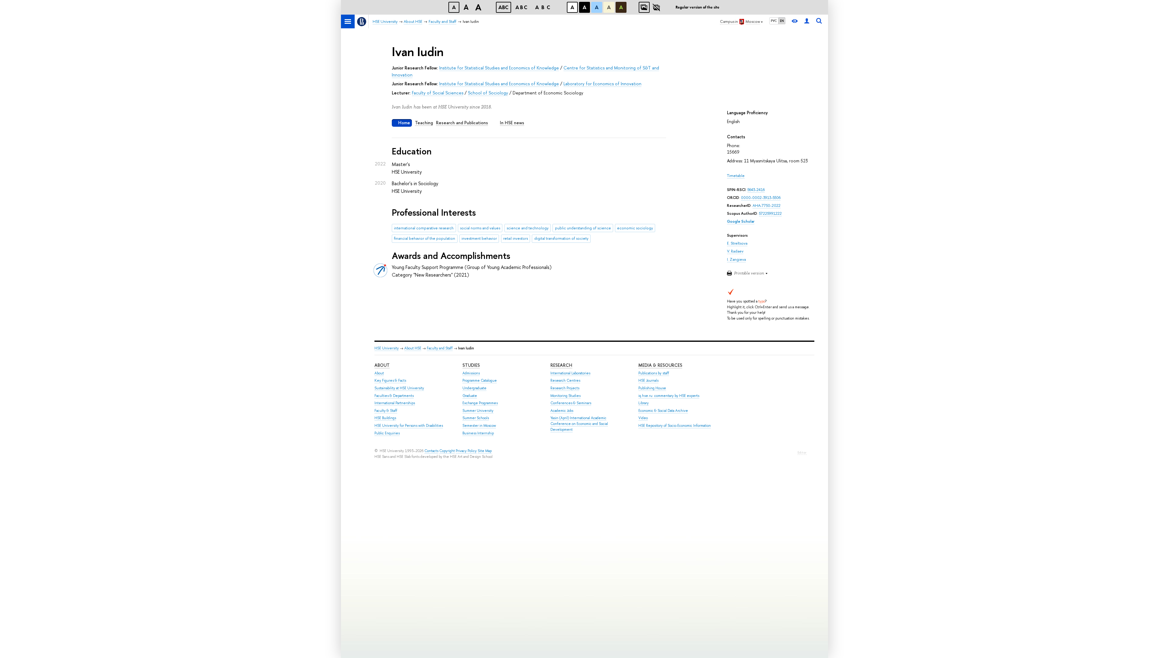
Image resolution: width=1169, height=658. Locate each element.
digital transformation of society (561, 238)
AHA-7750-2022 (767, 205)
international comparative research (424, 228)
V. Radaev (735, 251)
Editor (802, 453)
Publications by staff (653, 373)
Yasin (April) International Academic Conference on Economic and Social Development (579, 424)
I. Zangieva (736, 259)
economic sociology (635, 228)
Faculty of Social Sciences (437, 93)
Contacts (431, 450)
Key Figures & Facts (390, 380)
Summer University (477, 410)
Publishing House (652, 388)
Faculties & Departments (394, 395)
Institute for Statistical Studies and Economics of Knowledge (499, 68)
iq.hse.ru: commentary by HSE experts (668, 395)
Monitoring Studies (565, 395)
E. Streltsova (737, 243)
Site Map (485, 450)
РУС (774, 21)
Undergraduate (474, 388)
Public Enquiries (387, 433)
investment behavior (479, 238)
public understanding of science (583, 228)
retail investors (515, 238)
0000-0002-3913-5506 (761, 197)
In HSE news (512, 123)
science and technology (528, 228)
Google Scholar (740, 221)
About (382, 365)
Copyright (447, 450)
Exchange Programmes (480, 403)
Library (643, 403)
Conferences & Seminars (570, 403)
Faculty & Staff (385, 410)
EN (782, 21)
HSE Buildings (385, 418)
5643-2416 (756, 189)
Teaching (424, 123)
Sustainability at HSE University (399, 388)
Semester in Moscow (479, 425)
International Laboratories (570, 373)
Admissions (471, 373)
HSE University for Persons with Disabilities (408, 425)
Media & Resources (660, 365)
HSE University (386, 348)
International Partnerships (394, 403)
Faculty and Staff (440, 348)
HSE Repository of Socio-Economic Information (674, 425)
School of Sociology (488, 93)
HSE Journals (648, 380)
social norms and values (480, 228)
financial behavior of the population (424, 238)
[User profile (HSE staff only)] (806, 21)
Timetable (736, 175)
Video (643, 418)
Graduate (469, 395)
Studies (471, 365)
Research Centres (565, 380)
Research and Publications (462, 123)
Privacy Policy (466, 450)
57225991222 (770, 213)
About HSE (412, 348)
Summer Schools (475, 418)
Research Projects (564, 388)
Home (404, 123)
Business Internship (478, 433)
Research (561, 365)
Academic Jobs (561, 410)
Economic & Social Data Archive (663, 410)
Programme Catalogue (479, 380)
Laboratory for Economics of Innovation (602, 84)
